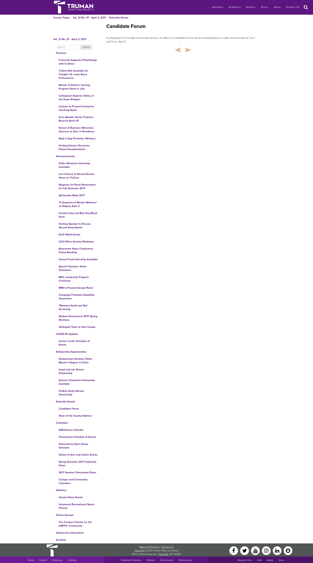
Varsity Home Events (71, 497)
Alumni (264, 7)
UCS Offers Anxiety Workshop (76, 241)
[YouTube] (255, 550)
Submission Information (70, 532)
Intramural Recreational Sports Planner (77, 506)
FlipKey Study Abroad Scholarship (71, 392)
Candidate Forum (69, 408)
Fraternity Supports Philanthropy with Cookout (78, 62)
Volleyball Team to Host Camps (77, 327)
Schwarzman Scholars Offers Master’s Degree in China (75, 360)
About (277, 7)
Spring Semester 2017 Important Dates (77, 463)
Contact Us (167, 547)
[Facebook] (234, 550)
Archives (61, 539)
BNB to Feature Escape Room (76, 287)
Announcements (65, 156)
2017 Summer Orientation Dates (77, 472)
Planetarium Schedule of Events (77, 437)
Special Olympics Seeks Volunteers (72, 268)
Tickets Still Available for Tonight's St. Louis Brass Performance (73, 74)
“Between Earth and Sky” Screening (73, 307)
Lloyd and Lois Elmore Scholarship (71, 371)
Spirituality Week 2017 (72, 195)
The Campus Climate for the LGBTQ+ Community (75, 524)
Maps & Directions (149, 547)
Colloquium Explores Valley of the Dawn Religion (76, 97)
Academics (235, 7)
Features (61, 53)
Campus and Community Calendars (73, 481)
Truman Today (61, 17)
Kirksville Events (118, 17)
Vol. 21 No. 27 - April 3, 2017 (89, 17)
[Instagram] (266, 550)
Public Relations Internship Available (74, 165)
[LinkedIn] (277, 550)
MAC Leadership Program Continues (74, 279)
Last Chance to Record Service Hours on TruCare (76, 176)
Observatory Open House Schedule (73, 445)
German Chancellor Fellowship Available (77, 382)
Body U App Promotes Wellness (77, 138)
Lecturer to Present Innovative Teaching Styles (76, 108)
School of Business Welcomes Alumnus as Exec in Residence (76, 129)
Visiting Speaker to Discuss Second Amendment (75, 225)
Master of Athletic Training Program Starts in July (74, 87)
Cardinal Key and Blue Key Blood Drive (78, 215)
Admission (217, 7)
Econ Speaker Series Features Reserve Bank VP (76, 119)
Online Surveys (65, 515)
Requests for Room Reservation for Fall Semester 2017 (77, 186)
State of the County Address (75, 415)
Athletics (250, 7)
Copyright (139, 550)
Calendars (62, 422)
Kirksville (163, 554)
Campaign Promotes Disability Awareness (76, 296)
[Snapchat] (288, 550)
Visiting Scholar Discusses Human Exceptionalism (74, 147)
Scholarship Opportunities (71, 351)
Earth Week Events (69, 234)
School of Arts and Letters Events (78, 454)
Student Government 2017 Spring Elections (78, 318)
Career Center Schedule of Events (74, 343)
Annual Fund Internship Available (78, 259)
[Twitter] (244, 550)
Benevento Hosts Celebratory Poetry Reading (76, 250)
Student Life (292, 7)
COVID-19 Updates (67, 334)
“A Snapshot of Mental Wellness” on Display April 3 (78, 204)
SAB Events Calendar (71, 429)
